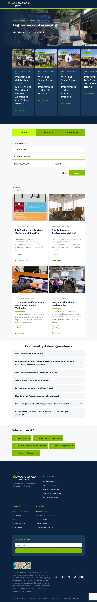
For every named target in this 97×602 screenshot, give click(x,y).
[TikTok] (75, 577)
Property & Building (51, 497)
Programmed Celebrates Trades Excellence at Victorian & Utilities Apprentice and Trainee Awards (23, 90)
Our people (16, 515)
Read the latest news (28, 453)
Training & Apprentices (52, 493)
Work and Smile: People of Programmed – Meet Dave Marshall (46, 85)
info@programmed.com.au (46, 515)
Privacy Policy (56, 598)
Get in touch (24, 438)
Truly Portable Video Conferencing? (63, 303)
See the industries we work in (32, 446)
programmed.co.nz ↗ (44, 527)
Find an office (41, 519)
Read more (20, 110)
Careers (15, 519)
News (18, 53)
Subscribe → (48, 551)
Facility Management (51, 481)
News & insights (18, 523)
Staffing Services (50, 485)
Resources (72, 133)
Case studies (17, 527)
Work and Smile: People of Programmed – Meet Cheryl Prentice (69, 86)
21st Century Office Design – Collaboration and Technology (29, 305)
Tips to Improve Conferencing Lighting (64, 231)
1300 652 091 (41, 511)
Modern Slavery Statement (74, 598)
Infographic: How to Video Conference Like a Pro (29, 231)
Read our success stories (50, 438)
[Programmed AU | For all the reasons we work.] (17, 4)
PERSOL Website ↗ (44, 523)
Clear (64, 173)
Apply (77, 173)
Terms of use (44, 598)
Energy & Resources (51, 489)
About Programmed (64, 446)
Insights (48, 133)
